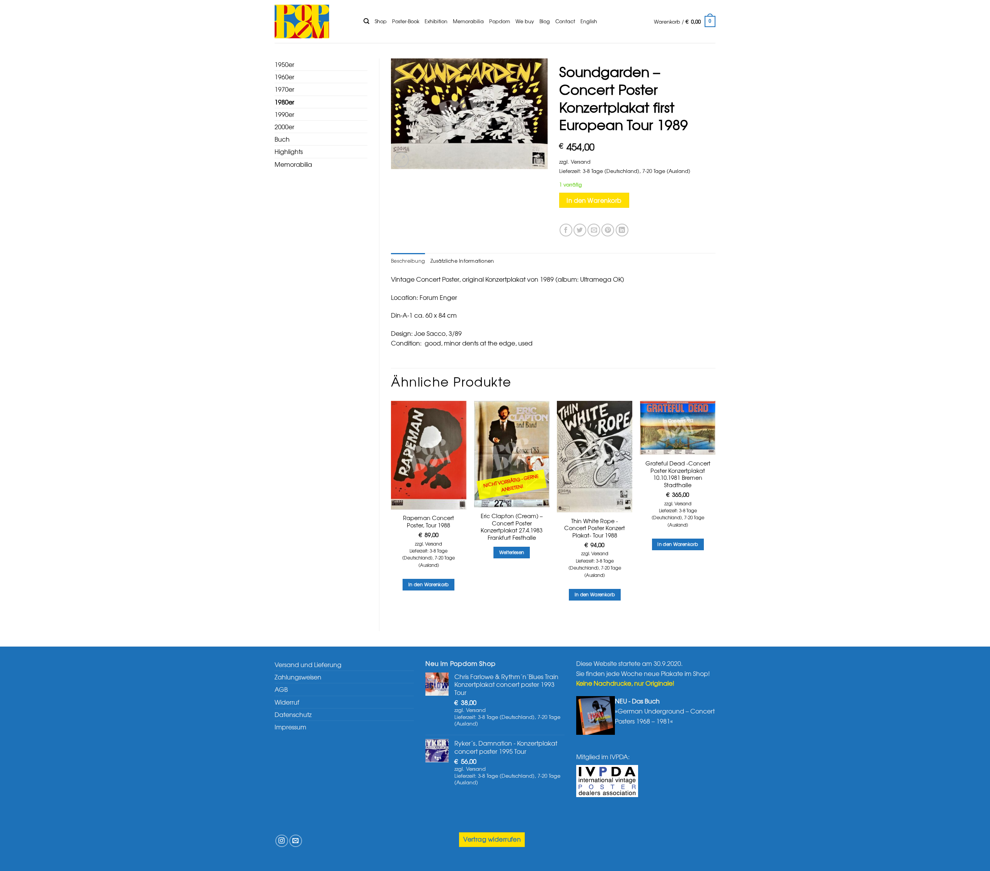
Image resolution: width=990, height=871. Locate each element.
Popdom (499, 21)
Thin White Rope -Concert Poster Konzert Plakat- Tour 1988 (594, 528)
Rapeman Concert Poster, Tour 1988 (428, 521)
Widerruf (287, 702)
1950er (284, 64)
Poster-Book (405, 21)
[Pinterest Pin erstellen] (607, 230)
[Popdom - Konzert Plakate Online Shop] (313, 21)
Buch (282, 139)
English (588, 21)
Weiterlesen (511, 552)
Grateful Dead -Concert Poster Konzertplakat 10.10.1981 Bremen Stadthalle (677, 474)
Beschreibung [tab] (408, 260)
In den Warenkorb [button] (428, 584)
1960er (284, 76)
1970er (284, 89)
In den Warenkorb (594, 200)
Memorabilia (468, 21)
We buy (524, 21)
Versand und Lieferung (308, 664)
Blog (544, 21)
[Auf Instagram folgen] (281, 841)
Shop (381, 21)
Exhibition (436, 21)
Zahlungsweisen (298, 676)
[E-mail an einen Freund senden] (593, 230)
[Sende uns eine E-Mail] (295, 841)
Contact (565, 21)
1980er (284, 101)
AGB (281, 689)
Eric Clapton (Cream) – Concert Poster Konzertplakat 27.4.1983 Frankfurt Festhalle (512, 526)
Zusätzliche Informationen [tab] (462, 260)
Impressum (290, 726)
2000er (284, 126)
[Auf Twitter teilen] (580, 230)
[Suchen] (366, 21)
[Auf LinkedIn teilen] (622, 230)
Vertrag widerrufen (492, 839)
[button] (684, 22)
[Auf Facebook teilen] (566, 230)
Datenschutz (293, 714)
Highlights (289, 151)
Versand (581, 161)
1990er (284, 114)
